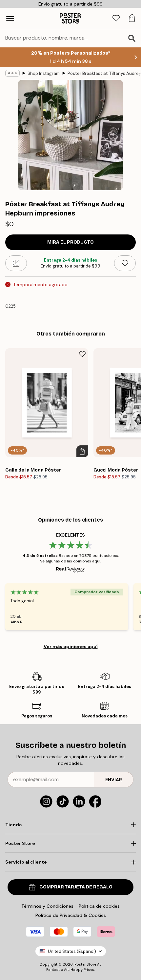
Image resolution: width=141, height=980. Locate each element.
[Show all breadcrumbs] (12, 73)
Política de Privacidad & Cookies (70, 915)
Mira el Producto (70, 242)
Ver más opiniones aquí (71, 646)
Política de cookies (99, 906)
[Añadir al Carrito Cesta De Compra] (82, 451)
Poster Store (85, 964)
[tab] (116, 18)
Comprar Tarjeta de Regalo (75, 887)
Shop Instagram (44, 73)
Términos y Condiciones (47, 906)
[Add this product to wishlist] (125, 263)
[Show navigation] (10, 18)
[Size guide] (16, 263)
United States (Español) (72, 951)
